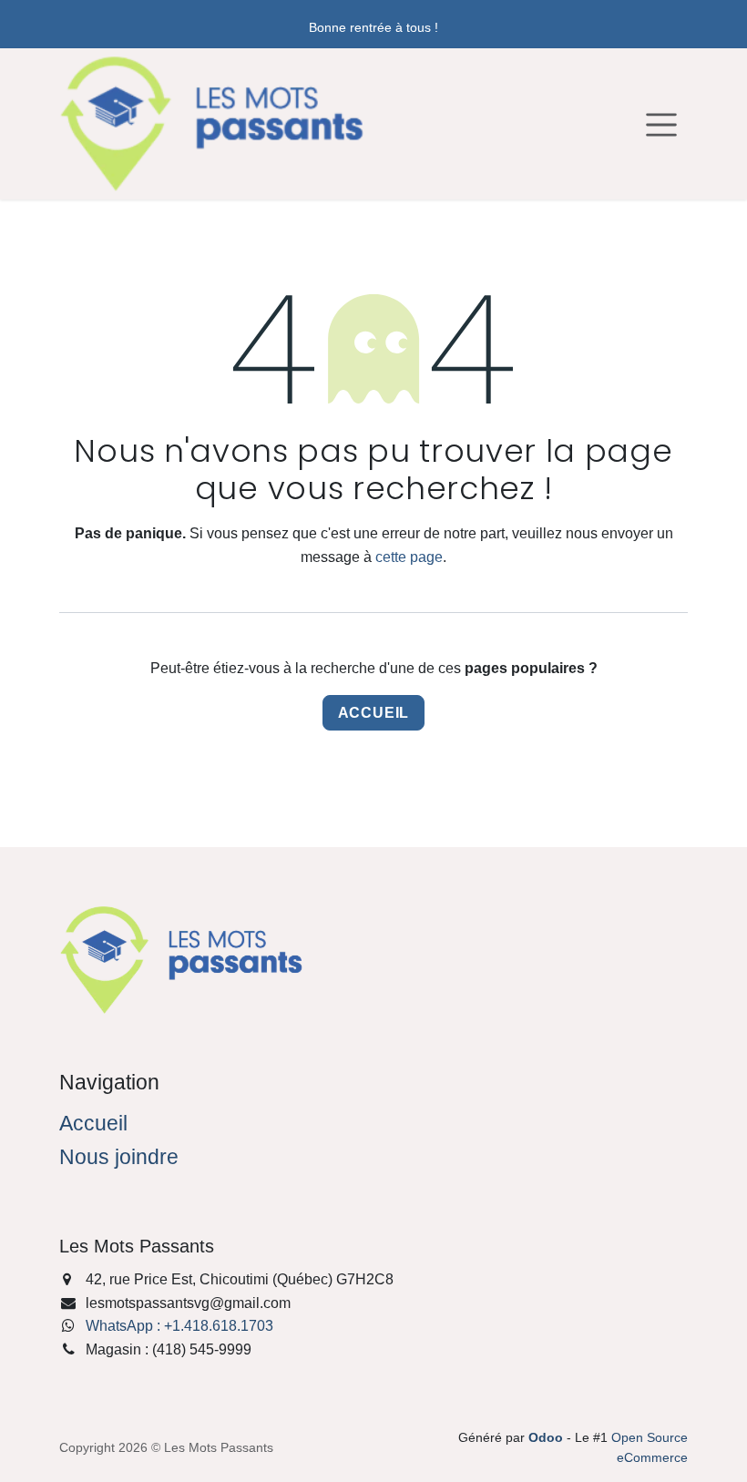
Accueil (374, 713)
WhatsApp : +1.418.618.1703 (179, 1326)
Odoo (547, 1437)
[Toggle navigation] (661, 123)
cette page (409, 557)
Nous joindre (119, 1157)
